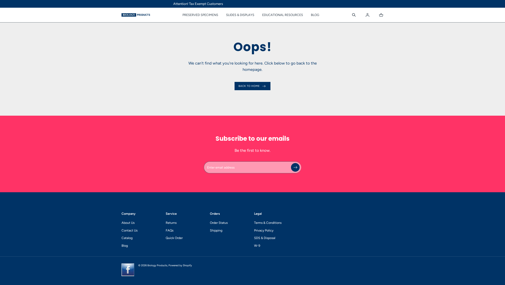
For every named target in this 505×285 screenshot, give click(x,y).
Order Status (219, 223)
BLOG (315, 15)
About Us (128, 223)
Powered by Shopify (180, 265)
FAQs (169, 230)
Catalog (127, 238)
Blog (125, 246)
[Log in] (367, 15)
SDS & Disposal (264, 238)
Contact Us (129, 230)
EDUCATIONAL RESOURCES (282, 15)
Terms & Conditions (267, 223)
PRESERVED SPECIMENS (200, 15)
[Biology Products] (136, 15)
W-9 (257, 246)
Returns (171, 223)
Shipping (216, 230)
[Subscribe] (295, 167)
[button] (354, 15)
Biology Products (157, 265)
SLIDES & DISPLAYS (240, 15)
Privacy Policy (263, 230)
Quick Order (174, 238)
